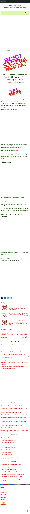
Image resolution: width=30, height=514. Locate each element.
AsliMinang (3, 499)
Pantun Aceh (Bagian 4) (6, 449)
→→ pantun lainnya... (6, 458)
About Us (3, 487)
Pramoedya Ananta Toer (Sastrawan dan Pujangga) (12, 474)
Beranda (4, 49)
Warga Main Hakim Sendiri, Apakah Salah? (11, 352)
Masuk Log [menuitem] (3, 1)
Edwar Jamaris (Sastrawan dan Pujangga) (10, 467)
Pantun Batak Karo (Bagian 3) (8, 440)
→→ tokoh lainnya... (5, 480)
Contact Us (3, 495)
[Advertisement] (15, 31)
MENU (26, 12)
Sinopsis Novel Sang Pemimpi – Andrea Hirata (11, 425)
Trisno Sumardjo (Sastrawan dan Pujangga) (11, 479)
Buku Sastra (6, 200)
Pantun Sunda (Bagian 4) (6, 452)
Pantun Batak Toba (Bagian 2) (8, 445)
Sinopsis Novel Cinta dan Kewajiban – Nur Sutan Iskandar (14, 414)
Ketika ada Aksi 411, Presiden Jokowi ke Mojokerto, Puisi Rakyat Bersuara (23, 335)
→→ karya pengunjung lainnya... (8, 368)
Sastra (5, 99)
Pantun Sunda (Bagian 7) (6, 437)
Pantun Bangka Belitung (6, 454)
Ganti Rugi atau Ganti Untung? (8, 360)
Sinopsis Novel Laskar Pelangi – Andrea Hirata (11, 412)
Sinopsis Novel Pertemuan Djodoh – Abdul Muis (12, 406)
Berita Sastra (9, 329)
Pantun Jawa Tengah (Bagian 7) (8, 442)
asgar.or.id (3, 497)
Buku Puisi (6, 201)
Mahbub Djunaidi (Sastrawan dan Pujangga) (11, 471)
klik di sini (21, 345)
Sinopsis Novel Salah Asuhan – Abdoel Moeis (11, 427)
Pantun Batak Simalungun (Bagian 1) (9, 457)
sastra (18, 146)
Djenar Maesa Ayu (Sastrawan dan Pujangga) (11, 464)
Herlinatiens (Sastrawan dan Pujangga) (10, 469)
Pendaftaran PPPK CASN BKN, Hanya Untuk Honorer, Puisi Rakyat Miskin (7, 335)
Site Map (3, 490)
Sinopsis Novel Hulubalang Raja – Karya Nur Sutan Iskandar (15, 430)
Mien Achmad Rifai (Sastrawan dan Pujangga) (11, 476)
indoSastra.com (15, 5)
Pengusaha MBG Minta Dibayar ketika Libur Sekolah (13, 366)
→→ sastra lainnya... (6, 432)
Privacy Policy (4, 492)
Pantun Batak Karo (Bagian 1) (8, 447)
